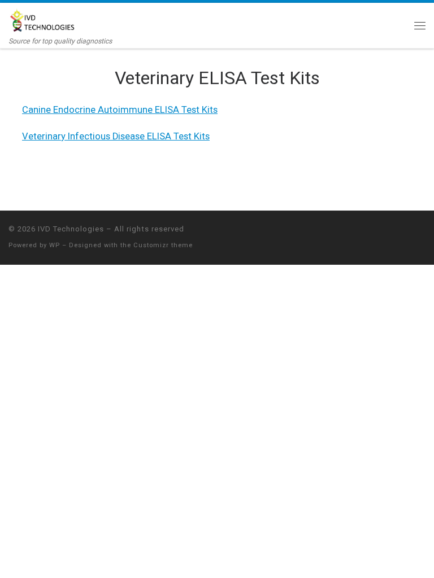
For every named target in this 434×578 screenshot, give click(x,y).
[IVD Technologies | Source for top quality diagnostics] (42, 20)
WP (54, 245)
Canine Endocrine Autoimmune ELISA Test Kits (120, 109)
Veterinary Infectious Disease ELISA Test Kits (116, 136)
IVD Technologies (71, 229)
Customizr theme (163, 245)
